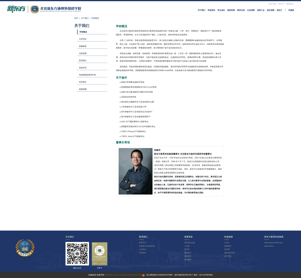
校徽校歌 (83, 46)
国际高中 (187, 256)
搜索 (292, 10)
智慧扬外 (227, 246)
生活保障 (251, 10)
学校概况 (95, 18)
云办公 (227, 242)
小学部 (187, 246)
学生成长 (221, 10)
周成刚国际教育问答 (87, 74)
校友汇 (279, 10)
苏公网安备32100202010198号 (160, 275)
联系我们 (83, 60)
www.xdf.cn (269, 246)
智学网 (227, 249)
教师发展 (231, 10)
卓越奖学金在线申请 (147, 246)
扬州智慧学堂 (229, 253)
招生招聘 (270, 10)
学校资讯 (211, 10)
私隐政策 (92, 275)
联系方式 (142, 242)
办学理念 (83, 39)
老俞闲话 (83, 67)
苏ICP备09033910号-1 (183, 275)
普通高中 (187, 253)
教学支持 (241, 10)
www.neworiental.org (273, 242)
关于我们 (201, 10)
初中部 (187, 249)
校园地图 (83, 89)
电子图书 (227, 256)
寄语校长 (83, 82)
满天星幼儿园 (189, 242)
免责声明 (100, 275)
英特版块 (187, 259)
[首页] (44, 9)
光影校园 (83, 53)
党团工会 (261, 10)
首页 (76, 18)
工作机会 (142, 249)
